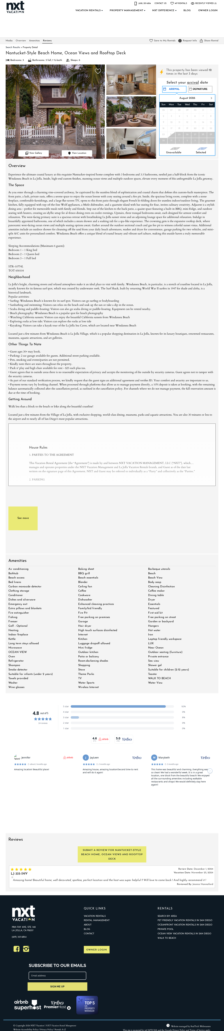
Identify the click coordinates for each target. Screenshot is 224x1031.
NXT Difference (163, 10)
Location (79, 153)
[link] (97, 72)
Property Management (126, 10)
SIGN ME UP (57, 986)
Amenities (34, 41)
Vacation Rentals (88, 10)
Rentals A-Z (60, 1029)
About (87, 925)
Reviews (47, 41)
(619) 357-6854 (19, 937)
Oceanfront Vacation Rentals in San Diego (185, 925)
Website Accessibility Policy (26, 1029)
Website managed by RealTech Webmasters (191, 1026)
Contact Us (160, 3)
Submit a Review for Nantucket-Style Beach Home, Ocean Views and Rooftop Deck (112, 854)
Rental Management (97, 920)
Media (9, 41)
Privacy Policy (46, 1029)
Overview (21, 41)
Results (13, 47)
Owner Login (208, 10)
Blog (187, 10)
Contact (89, 934)
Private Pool (166, 929)
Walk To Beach (167, 938)
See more (23, 518)
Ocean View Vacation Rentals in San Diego (184, 934)
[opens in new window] (16, 951)
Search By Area (167, 916)
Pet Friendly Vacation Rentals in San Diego (185, 920)
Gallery (35, 153)
